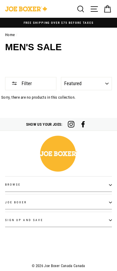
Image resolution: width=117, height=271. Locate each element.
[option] (58, 23)
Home (10, 34)
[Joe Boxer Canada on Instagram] (71, 124)
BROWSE (13, 184)
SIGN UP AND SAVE (24, 220)
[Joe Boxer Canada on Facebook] (83, 124)
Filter (26, 83)
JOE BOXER (16, 202)
